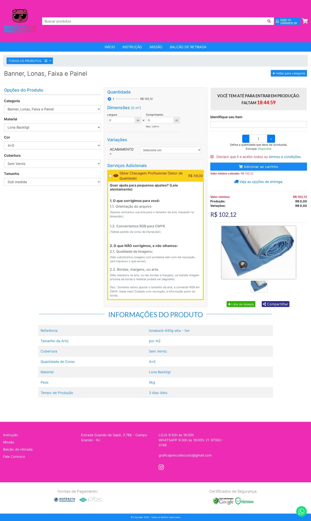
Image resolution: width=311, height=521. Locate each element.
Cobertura (12, 155)
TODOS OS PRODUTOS (25, 61)
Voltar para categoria (290, 73)
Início (110, 47)
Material (10, 119)
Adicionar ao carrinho (260, 167)
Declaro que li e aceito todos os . (258, 157)
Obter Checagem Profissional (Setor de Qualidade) (151, 175)
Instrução (132, 47)
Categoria (12, 101)
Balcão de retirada (18, 449)
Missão (156, 47)
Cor (7, 137)
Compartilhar (277, 304)
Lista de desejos (242, 304)
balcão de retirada (188, 47)
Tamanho (11, 173)
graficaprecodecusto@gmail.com (185, 455)
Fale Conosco (14, 456)
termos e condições (285, 157)
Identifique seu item (226, 117)
